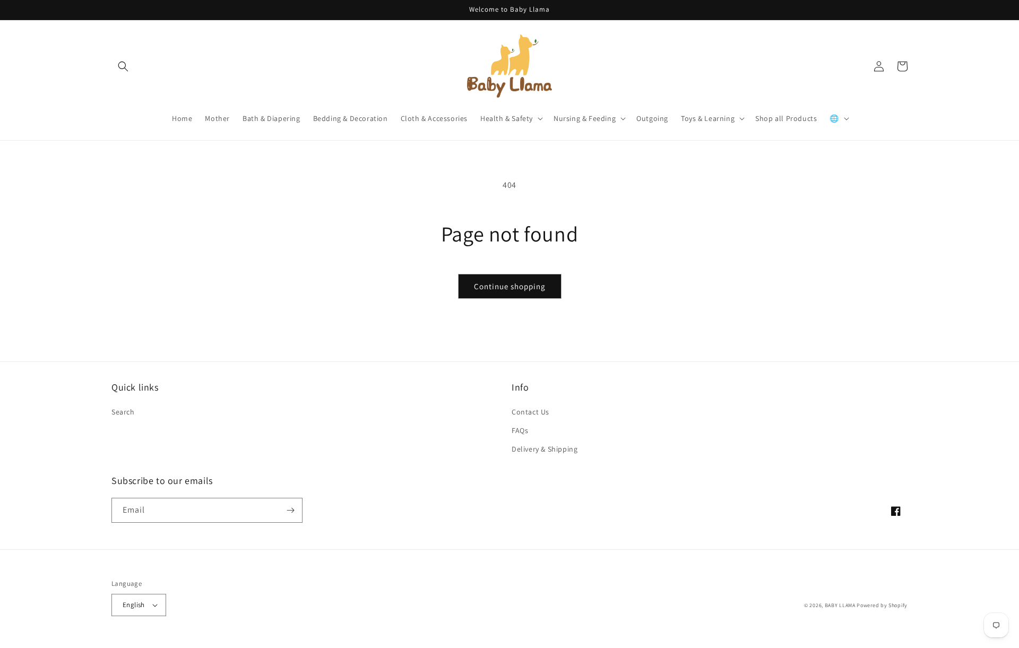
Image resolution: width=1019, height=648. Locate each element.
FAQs (520, 430)
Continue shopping (510, 286)
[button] (123, 66)
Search (123, 412)
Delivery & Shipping (544, 449)
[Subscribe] (290, 510)
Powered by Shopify (882, 605)
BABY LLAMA (841, 605)
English (134, 604)
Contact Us (530, 412)
